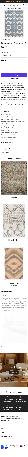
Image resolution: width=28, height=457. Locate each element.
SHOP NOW (14, 372)
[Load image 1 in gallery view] (14, 24)
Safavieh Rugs (6, 39)
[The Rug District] (14, 5)
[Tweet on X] (5, 152)
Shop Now (14, 200)
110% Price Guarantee (7, 142)
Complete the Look (14, 392)
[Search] (5, 5)
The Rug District (8, 451)
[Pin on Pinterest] (8, 152)
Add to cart (13, 70)
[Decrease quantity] (2, 63)
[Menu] (1, 5)
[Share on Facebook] (7, 152)
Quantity (3, 60)
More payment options (14, 78)
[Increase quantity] (8, 63)
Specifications (5, 111)
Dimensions (4, 52)
